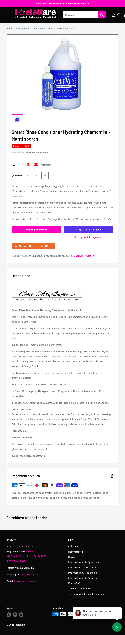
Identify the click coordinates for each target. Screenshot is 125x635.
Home (10, 28)
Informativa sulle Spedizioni (84, 562)
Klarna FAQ (74, 583)
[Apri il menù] (8, 15)
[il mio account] (113, 15)
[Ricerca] (102, 14)
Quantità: (17, 175)
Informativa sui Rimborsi (82, 567)
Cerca (71, 556)
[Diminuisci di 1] (27, 175)
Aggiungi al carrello (36, 229)
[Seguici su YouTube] (21, 614)
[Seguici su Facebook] (9, 614)
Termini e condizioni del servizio (86, 593)
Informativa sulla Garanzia (82, 578)
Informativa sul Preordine (82, 572)
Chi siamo (73, 546)
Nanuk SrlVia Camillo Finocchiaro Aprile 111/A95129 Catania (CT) (26, 556)
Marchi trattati (76, 551)
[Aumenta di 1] (45, 175)
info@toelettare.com (26, 581)
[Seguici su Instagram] (15, 614)
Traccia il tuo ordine (79, 588)
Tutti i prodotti (23, 28)
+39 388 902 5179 (29, 574)
